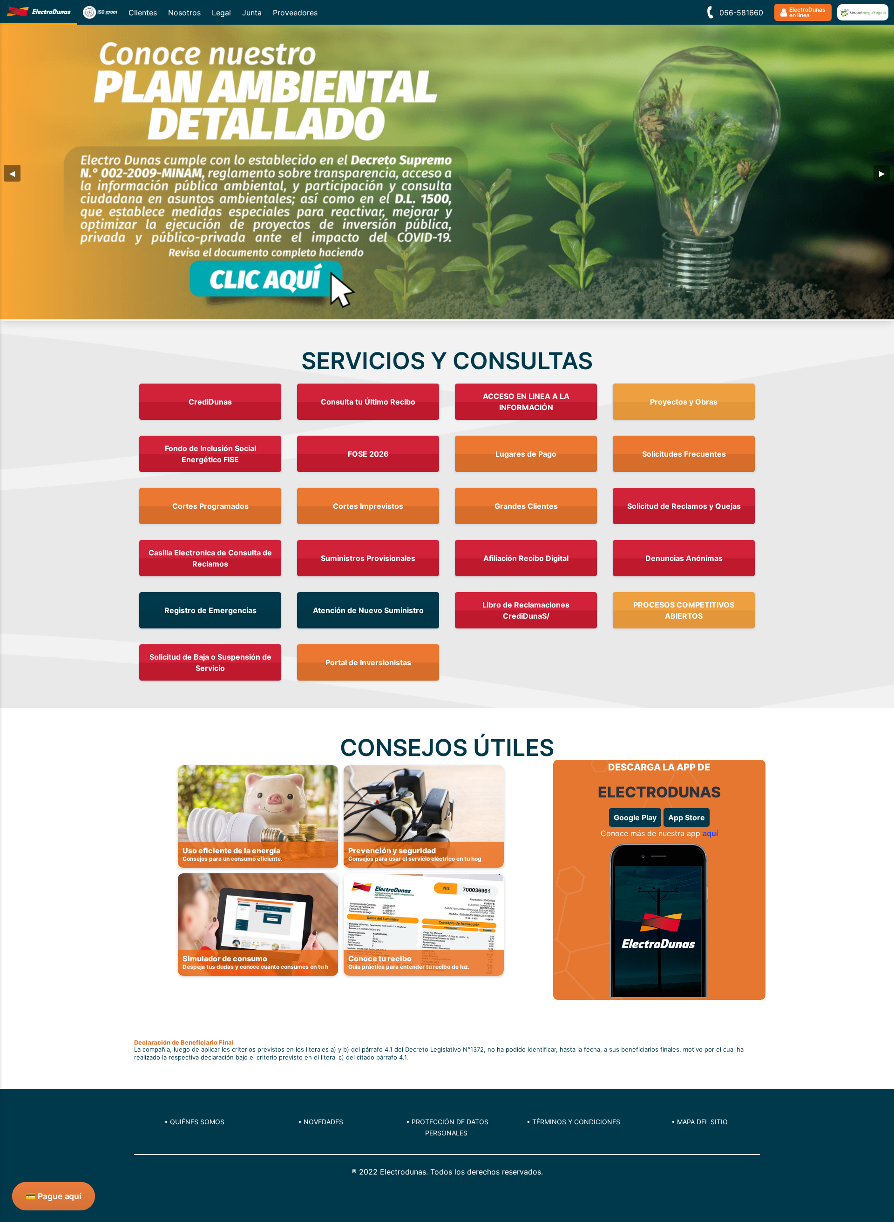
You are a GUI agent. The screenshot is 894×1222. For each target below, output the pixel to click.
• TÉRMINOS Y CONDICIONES (573, 1122)
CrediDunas (210, 401)
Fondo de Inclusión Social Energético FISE (210, 454)
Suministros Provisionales (368, 558)
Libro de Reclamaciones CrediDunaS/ (525, 610)
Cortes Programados (210, 506)
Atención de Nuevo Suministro (368, 610)
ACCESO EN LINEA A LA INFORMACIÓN (526, 402)
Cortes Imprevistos (368, 506)
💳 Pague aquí (53, 1196)
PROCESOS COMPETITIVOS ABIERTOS (683, 610)
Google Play (635, 817)
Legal (221, 12)
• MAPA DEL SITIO (699, 1122)
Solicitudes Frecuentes (684, 454)
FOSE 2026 (368, 454)
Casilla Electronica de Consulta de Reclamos (210, 558)
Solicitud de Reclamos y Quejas (684, 506)
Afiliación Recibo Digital (526, 558)
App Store (686, 817)
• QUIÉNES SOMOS (194, 1122)
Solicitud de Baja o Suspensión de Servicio (210, 662)
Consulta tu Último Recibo (368, 401)
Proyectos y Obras (684, 401)
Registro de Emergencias (210, 610)
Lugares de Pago (525, 454)
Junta (252, 12)
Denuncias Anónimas (684, 558)
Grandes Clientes (526, 506)
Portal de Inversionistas (368, 662)
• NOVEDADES (320, 1122)
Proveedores (295, 12)
